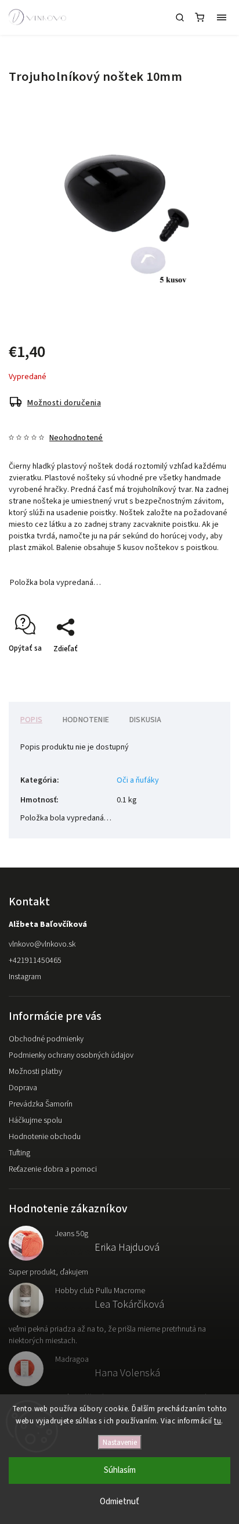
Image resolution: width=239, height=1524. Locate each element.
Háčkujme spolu (35, 1120)
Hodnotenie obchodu (45, 1137)
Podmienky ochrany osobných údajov (71, 1055)
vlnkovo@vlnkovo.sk (42, 944)
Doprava (23, 1088)
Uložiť (36, 669)
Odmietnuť (119, 1502)
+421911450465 (35, 960)
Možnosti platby (35, 1071)
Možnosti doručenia (64, 403)
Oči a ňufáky (138, 780)
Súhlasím (120, 1470)
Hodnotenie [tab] (86, 720)
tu (217, 1421)
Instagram (25, 977)
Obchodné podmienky (46, 1039)
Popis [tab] (31, 720)
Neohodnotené (76, 438)
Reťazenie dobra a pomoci (53, 1169)
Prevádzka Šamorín (41, 1104)
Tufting (19, 1153)
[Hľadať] (180, 17)
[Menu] (221, 17)
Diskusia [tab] (145, 720)
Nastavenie (120, 1442)
